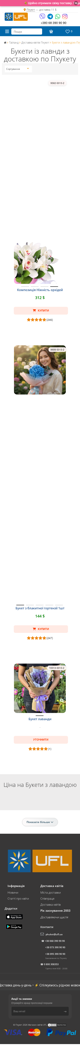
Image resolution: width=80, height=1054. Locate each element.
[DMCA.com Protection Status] (57, 1024)
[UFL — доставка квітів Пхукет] (16, 16)
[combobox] (17, 69)
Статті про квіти (18, 898)
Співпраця (47, 898)
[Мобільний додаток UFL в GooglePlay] (14, 926)
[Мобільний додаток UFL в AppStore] (15, 916)
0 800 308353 (51, 964)
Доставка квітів (50, 904)
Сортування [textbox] (13, 69)
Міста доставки (50, 892)
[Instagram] (64, 17)
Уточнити (40, 739)
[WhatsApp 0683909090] (58, 17)
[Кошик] (50, 31)
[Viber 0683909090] (42, 17)
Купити (43, 310)
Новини (13, 892)
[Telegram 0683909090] (50, 17)
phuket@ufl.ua (54, 934)
